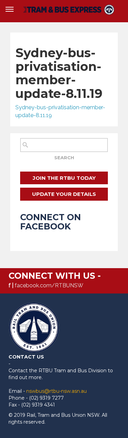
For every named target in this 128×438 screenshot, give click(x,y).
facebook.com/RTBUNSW (49, 285)
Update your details (64, 194)
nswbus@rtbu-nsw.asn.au (56, 391)
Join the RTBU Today (64, 178)
